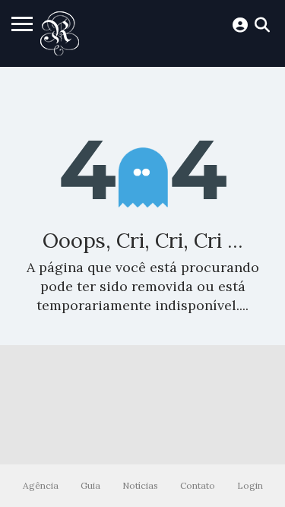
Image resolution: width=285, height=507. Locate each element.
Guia (90, 485)
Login (250, 485)
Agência (41, 485)
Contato (197, 485)
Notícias (140, 485)
